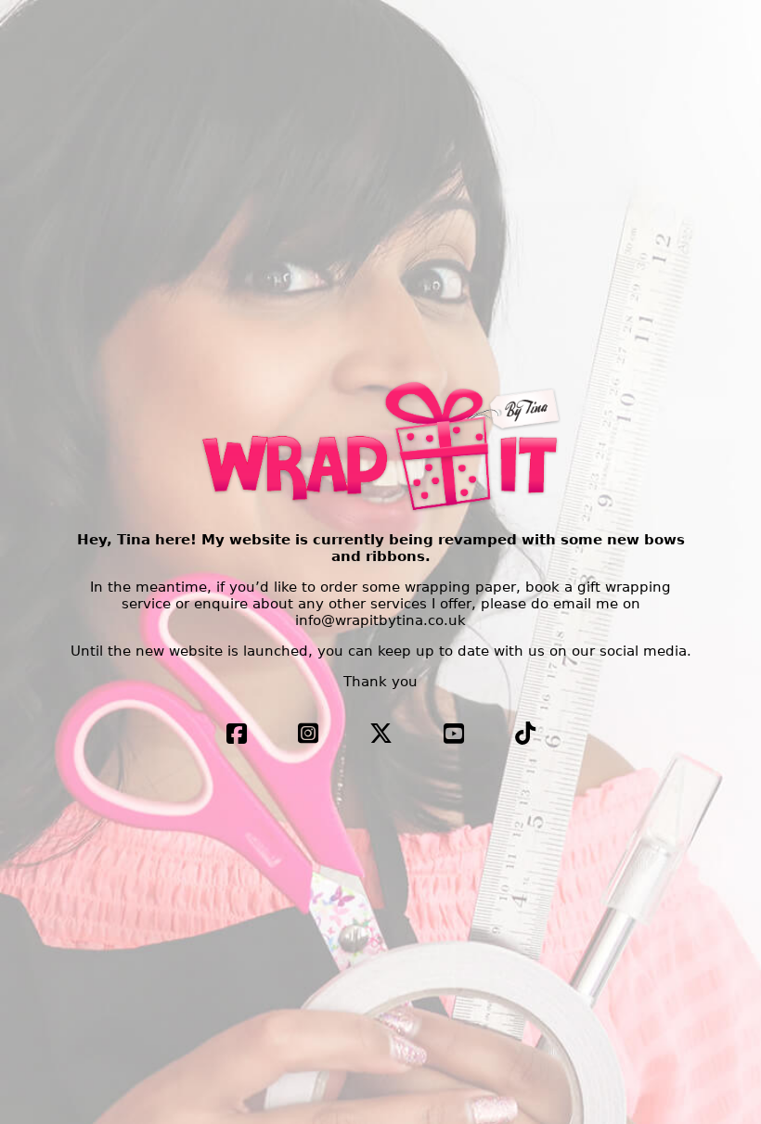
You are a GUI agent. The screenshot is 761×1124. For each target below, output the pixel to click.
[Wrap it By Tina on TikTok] (525, 737)
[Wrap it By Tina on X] (381, 737)
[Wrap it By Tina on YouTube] (453, 737)
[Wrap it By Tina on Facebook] (236, 737)
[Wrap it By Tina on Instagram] (308, 737)
